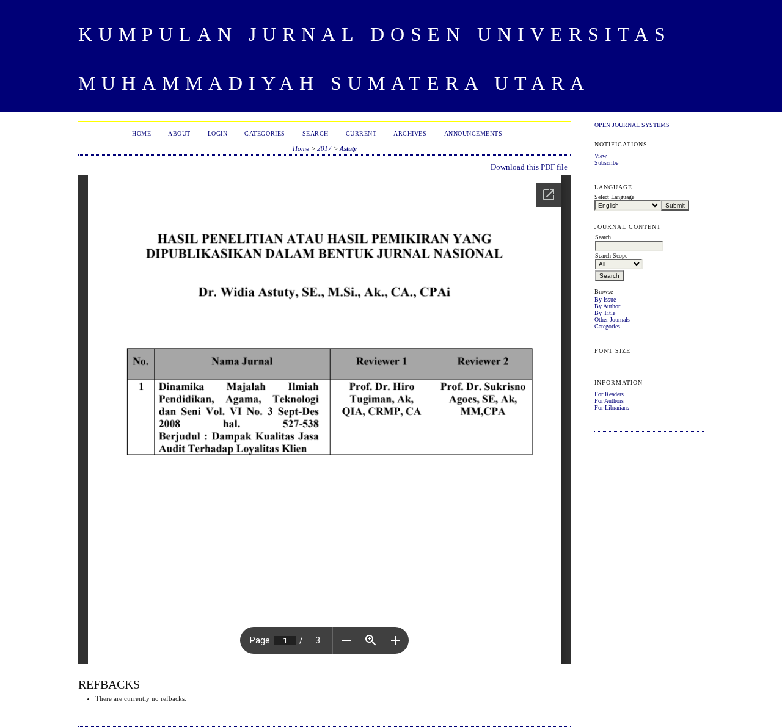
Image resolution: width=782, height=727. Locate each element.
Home (141, 133)
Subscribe (606, 162)
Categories (607, 326)
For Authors (609, 400)
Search (315, 133)
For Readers (609, 394)
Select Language (614, 197)
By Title (604, 312)
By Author (607, 306)
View (600, 156)
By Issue (605, 299)
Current (361, 133)
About (179, 133)
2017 (324, 148)
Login (218, 133)
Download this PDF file (529, 167)
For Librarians (611, 407)
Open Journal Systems (632, 124)
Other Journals (612, 319)
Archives (409, 133)
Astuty (348, 148)
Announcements (473, 133)
